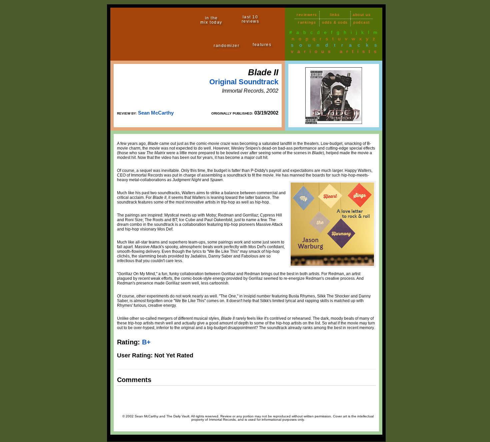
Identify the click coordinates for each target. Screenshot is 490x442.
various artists (335, 51)
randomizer (226, 45)
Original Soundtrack (243, 82)
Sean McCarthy (156, 113)
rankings (307, 22)
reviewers (307, 15)
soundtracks (337, 45)
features (262, 44)
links (335, 15)
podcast (361, 22)
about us (362, 15)
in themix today (211, 20)
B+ (146, 342)
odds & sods (335, 22)
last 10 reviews (250, 19)
